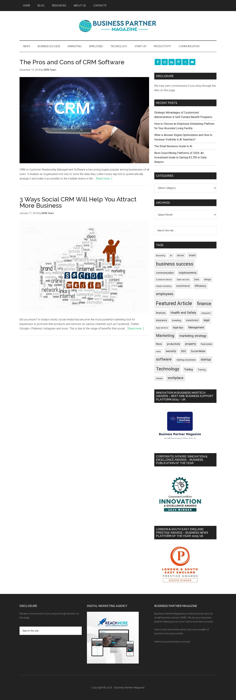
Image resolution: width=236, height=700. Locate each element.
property (190, 344)
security (171, 351)
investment (192, 320)
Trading (188, 369)
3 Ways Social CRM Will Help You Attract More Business (78, 202)
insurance (161, 320)
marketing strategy (192, 336)
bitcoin (180, 255)
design (207, 279)
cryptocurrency (188, 272)
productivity (173, 344)
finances (161, 312)
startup (206, 359)
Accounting (160, 255)
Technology (167, 368)
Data (196, 279)
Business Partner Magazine (118, 26)
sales (158, 351)
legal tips (178, 327)
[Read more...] (104, 178)
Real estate (206, 344)
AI (171, 255)
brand (192, 255)
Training (202, 369)
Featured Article (174, 303)
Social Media (198, 351)
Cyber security (183, 279)
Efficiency (200, 285)
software (164, 359)
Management (196, 327)
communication (165, 272)
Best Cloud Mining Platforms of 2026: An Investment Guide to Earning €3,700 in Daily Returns (180, 157)
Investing (176, 320)
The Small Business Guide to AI (173, 146)
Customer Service (164, 279)
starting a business (186, 359)
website (159, 378)
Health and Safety (183, 313)
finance (204, 303)
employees (164, 294)
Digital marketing (163, 286)
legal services (162, 328)
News (159, 344)
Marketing (165, 335)
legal (206, 320)
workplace (175, 378)
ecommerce (183, 286)
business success (174, 264)
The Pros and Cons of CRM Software (72, 62)
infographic (206, 313)
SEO (183, 351)
